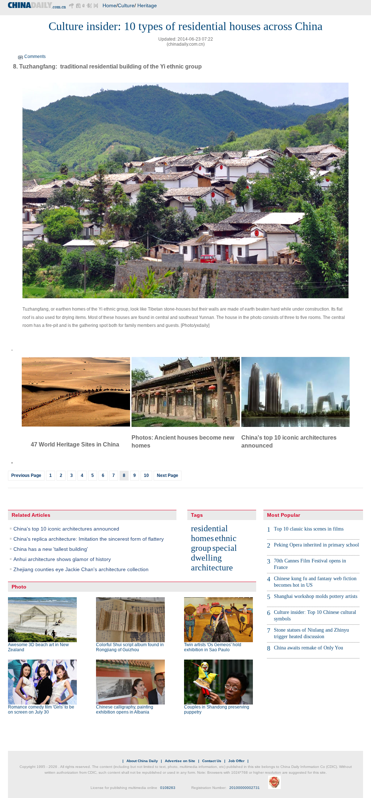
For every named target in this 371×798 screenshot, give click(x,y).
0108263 (167, 788)
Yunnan (206, 317)
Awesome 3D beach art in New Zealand (38, 647)
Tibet (153, 309)
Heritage (147, 5)
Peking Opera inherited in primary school (316, 545)
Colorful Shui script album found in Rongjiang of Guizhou (130, 647)
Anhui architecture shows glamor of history (62, 559)
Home (109, 5)
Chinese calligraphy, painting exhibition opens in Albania (124, 710)
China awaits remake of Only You (308, 648)
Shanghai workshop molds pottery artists (315, 596)
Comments (35, 56)
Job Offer (236, 761)
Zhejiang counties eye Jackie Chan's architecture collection (81, 569)
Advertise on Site (180, 761)
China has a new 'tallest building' (50, 549)
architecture (212, 567)
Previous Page (26, 475)
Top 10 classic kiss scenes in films (308, 529)
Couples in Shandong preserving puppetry (216, 710)
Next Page (167, 475)
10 (146, 475)
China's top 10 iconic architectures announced (66, 529)
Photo (19, 587)
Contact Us (211, 761)
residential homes (209, 533)
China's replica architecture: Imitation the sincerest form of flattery (88, 539)
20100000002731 (244, 788)
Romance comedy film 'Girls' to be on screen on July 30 (41, 710)
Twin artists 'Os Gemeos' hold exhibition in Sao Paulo (212, 647)
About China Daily (142, 761)
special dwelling (214, 552)
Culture (126, 5)
